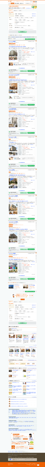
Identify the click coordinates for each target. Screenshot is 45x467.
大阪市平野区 (28, 411)
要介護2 (21, 425)
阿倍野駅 (27, 417)
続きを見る (32, 82)
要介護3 (23, 425)
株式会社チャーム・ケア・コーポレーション (27, 154)
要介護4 (25, 425)
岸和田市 (13, 412)
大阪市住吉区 (34, 410)
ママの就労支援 (18, 457)
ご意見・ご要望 (26, 463)
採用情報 (32, 464)
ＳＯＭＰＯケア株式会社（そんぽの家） (28, 429)
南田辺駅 (12, 417)
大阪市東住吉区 (13, 411)
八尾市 (29, 412)
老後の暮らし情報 (30, 457)
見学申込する (31, 104)
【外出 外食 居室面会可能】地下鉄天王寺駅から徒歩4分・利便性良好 (17, 46)
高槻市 (21, 412)
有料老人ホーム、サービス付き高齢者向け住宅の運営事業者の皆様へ (22, 442)
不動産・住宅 (9, 457)
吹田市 (18, 412)
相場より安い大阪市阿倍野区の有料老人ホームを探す (30, 365)
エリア (11, 10)
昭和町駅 (23, 417)
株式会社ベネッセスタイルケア (12, 429)
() (22, 22)
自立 (33, 425)
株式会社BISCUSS (24, 430)
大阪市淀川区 (19, 411)
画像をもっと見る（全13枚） (12, 93)
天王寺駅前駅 (32, 417)
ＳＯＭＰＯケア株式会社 (25, 126)
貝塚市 (23, 412)
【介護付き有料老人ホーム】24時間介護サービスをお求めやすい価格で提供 (18, 229)
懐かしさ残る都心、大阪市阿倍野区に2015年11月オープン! (16, 259)
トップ (9, 3)
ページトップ (38, 465)
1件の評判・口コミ (15, 223)
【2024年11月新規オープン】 (12, 142)
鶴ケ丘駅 (14, 417)
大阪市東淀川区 (16, 410)
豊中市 (14, 412)
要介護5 (27, 425)
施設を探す (12, 3)
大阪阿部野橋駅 (17, 417)
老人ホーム (14, 457)
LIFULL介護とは (19, 463)
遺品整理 (27, 457)
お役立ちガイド (22, 3)
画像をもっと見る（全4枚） (12, 188)
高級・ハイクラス (12, 425)
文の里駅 (30, 417)
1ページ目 (22, 299)
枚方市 (26, 412)
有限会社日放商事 (19, 430)
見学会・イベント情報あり (21, 94)
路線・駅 (16, 10)
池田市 (16, 412)
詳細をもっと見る (33, 51)
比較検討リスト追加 (31, 41)
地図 (20, 10)
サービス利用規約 (29, 463)
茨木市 (28, 412)
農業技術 (33, 457)
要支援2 (31, 425)
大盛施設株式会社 (24, 187)
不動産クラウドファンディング (23, 457)
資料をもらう (24, 104)
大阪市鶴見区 (22, 411)
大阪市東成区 (20, 410)
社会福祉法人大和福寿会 (15, 430)
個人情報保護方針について (34, 463)
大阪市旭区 (25, 410)
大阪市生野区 (23, 410)
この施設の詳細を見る (22, 101)
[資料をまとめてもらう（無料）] (36, 58)
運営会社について (35, 464)
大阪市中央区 (34, 411)
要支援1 (29, 425)
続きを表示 (10, 134)
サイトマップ (22, 463)
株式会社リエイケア (24, 59)
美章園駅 (10, 417)
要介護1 (19, 425)
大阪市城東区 (28, 410)
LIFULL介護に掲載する (29, 464)
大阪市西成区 (16, 411)
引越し (11, 457)
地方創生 (16, 457)
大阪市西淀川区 (13, 410)
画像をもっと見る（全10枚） (12, 214)
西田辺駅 (25, 417)
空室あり (9, 425)
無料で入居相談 (17, 3)
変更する (29, 25)
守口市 (24, 412)
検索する (23, 31)
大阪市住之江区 (25, 411)
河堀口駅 (20, 417)
